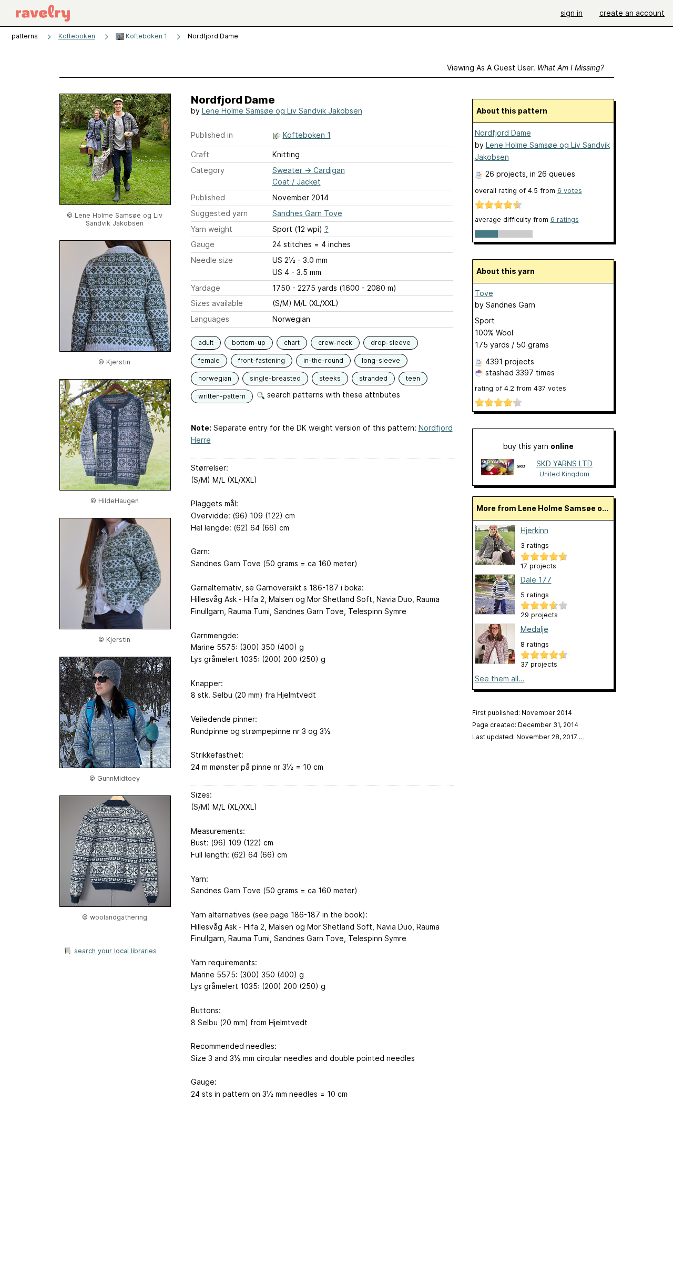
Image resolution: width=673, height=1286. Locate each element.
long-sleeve (381, 360)
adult (205, 342)
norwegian (214, 378)
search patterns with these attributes (332, 394)
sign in (571, 12)
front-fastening (261, 360)
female (209, 360)
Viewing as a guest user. (525, 67)
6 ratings (564, 219)
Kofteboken (76, 36)
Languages (210, 318)
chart (292, 342)
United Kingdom (564, 474)
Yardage (205, 287)
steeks (330, 378)
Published (208, 197)
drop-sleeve (391, 342)
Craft (200, 154)
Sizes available (217, 303)
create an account (632, 12)
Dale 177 (536, 579)
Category (208, 170)
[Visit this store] (504, 468)
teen (413, 378)
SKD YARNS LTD (564, 463)
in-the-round (323, 360)
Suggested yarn (219, 213)
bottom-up (249, 342)
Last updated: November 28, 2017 (528, 737)
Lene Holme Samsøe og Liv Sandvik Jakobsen (282, 110)
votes (569, 191)
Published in (212, 134)
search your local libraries (115, 951)
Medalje (534, 629)
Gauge (203, 244)
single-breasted (275, 378)
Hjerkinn (534, 530)
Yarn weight (211, 228)
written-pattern (222, 396)
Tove (484, 293)
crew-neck (335, 342)
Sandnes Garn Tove (307, 213)
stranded (373, 378)
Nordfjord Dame (503, 132)
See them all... (500, 678)
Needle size (212, 260)
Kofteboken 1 (145, 36)
